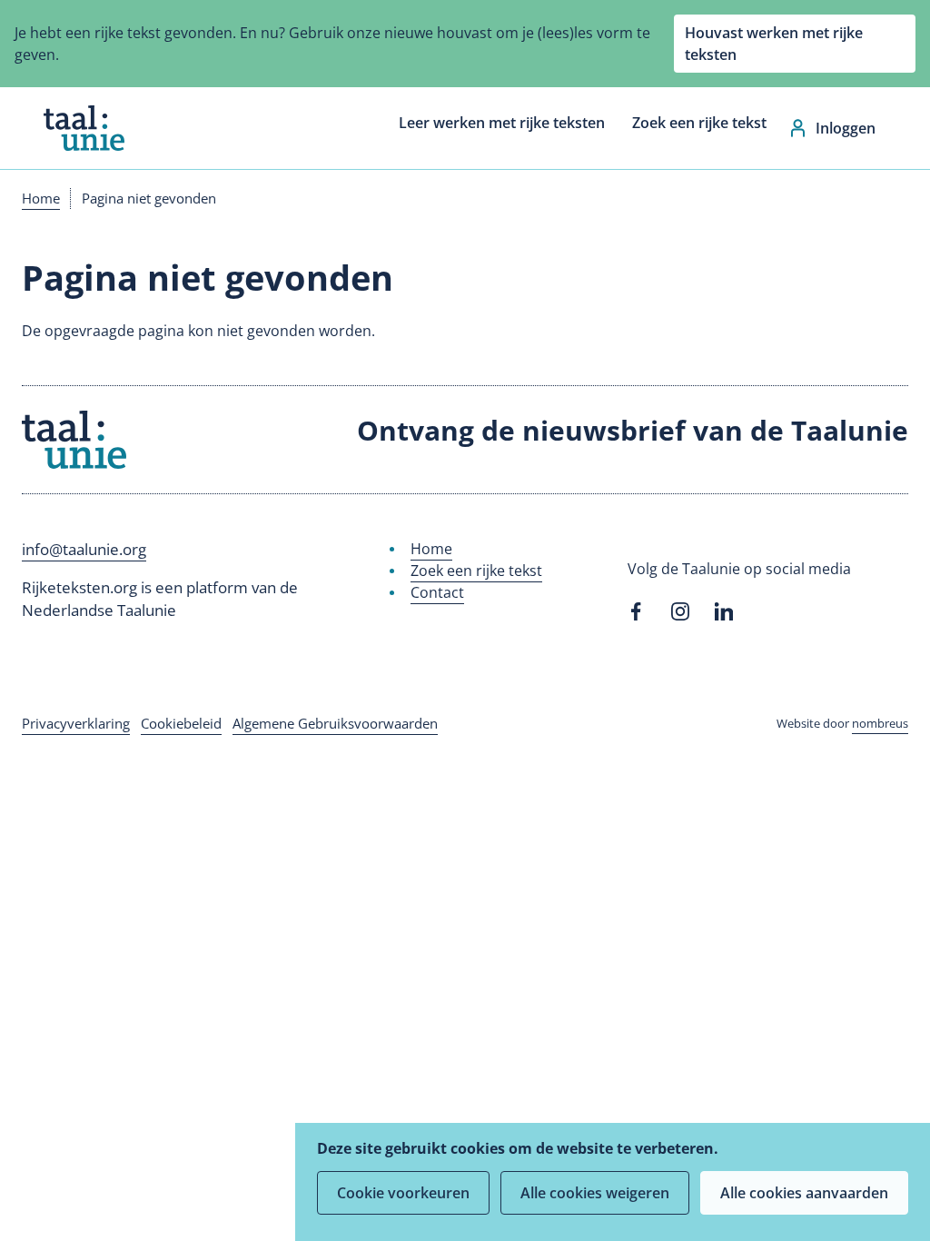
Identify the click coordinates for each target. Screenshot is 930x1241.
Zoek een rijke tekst (699, 123)
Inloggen (846, 128)
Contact (437, 592)
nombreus (880, 723)
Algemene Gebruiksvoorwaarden (335, 723)
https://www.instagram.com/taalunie (680, 611)
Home (41, 198)
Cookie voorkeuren (403, 1193)
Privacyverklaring (76, 723)
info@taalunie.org (84, 549)
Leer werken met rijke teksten (502, 123)
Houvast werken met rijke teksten (774, 44)
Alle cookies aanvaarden (804, 1193)
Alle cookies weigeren (594, 1193)
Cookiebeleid (181, 723)
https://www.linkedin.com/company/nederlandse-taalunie (724, 611)
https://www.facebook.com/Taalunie (637, 611)
